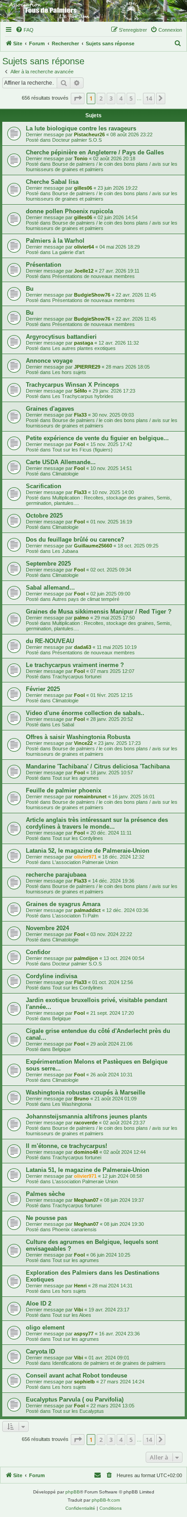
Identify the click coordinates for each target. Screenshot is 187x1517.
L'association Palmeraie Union (85, 862)
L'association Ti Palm (75, 915)
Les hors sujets (69, 372)
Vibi (78, 1309)
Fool (79, 444)
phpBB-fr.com (106, 1500)
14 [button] (149, 98)
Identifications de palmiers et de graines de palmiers (109, 1363)
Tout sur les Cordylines (77, 838)
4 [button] (121, 98)
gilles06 (83, 188)
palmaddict (87, 910)
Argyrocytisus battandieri (61, 336)
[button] (77, 98)
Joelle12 (84, 271)
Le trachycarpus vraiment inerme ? (75, 665)
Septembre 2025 (48, 563)
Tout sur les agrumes (75, 778)
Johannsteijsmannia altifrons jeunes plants (86, 1116)
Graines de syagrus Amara (63, 904)
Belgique (61, 1018)
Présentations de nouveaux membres (93, 276)
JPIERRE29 (87, 367)
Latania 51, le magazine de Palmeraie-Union (87, 1170)
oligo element (45, 1327)
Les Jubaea (65, 551)
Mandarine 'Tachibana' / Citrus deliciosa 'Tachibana (98, 766)
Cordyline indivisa (51, 976)
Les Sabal (63, 724)
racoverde (86, 1122)
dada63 (82, 647)
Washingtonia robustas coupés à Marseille (85, 1092)
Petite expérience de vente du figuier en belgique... (97, 438)
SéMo (80, 391)
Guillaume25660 (93, 545)
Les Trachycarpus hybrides (82, 396)
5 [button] (131, 98)
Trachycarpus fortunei (76, 676)
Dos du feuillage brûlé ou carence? (75, 539)
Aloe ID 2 (38, 1303)
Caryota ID (40, 1351)
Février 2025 (43, 689)
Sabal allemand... (50, 587)
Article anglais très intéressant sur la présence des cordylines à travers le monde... (97, 823)
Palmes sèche (45, 1194)
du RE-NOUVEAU (50, 641)
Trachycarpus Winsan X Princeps (72, 384)
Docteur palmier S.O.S (77, 140)
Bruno (81, 1098)
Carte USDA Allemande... (61, 462)
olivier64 (84, 247)
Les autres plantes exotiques (84, 348)
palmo (81, 617)
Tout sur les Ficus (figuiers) (82, 449)
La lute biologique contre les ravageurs (81, 128)
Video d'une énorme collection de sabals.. (85, 713)
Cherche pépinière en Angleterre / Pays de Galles (95, 152)
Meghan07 (86, 1200)
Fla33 (80, 415)
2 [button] (101, 98)
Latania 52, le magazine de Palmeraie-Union (87, 850)
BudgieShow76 (92, 295)
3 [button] (111, 98)
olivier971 (85, 856)
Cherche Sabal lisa (52, 181)
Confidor (38, 952)
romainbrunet (90, 796)
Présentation (43, 264)
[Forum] (93, 11)
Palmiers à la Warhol (55, 240)
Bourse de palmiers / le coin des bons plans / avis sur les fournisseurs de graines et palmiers (101, 166)
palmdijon (86, 958)
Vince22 (83, 743)
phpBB (72, 1491)
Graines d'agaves (50, 408)
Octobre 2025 (44, 515)
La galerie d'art (68, 252)
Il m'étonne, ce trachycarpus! (66, 1146)
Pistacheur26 (89, 134)
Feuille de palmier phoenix (63, 790)
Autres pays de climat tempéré (85, 599)
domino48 (86, 1152)
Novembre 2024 (47, 928)
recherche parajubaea (56, 874)
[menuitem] (24, 29)
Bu (30, 288)
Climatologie (65, 473)
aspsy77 (84, 1333)
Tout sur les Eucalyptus (78, 1411)
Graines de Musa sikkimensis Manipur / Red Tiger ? (99, 611)
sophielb (84, 1381)
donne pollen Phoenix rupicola (69, 211)
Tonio (81, 158)
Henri (80, 1285)
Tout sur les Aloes (71, 1315)
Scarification (43, 486)
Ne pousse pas (46, 1218)
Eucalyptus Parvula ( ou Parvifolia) (74, 1399)
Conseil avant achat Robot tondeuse (76, 1375)
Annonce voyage (49, 360)
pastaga (83, 343)
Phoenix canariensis (74, 1229)
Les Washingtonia (71, 1104)
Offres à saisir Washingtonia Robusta (78, 737)
